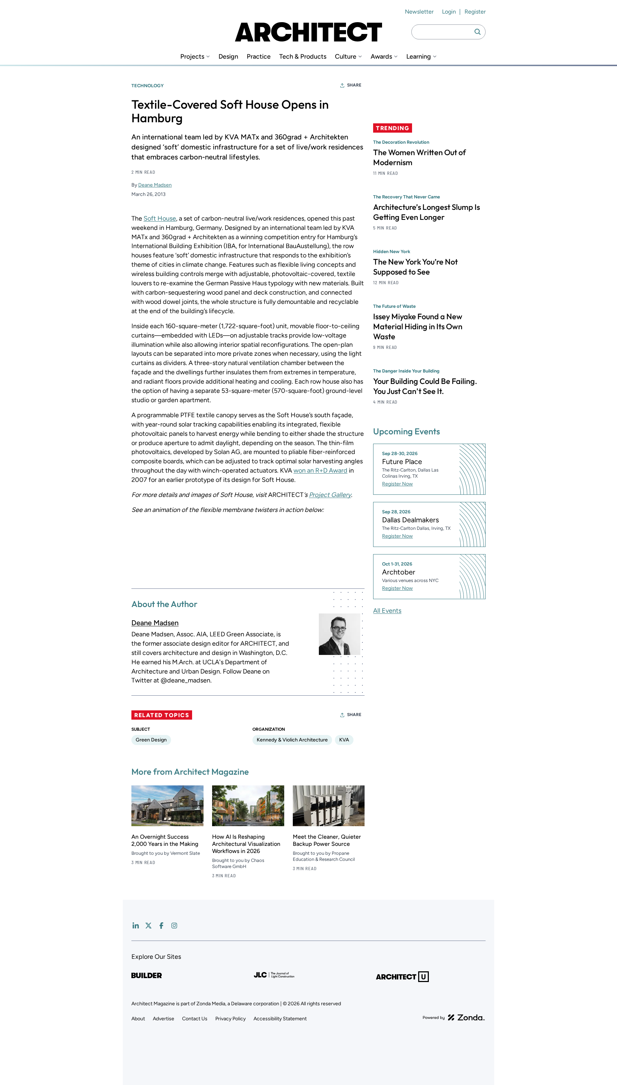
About (138, 1019)
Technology (147, 85)
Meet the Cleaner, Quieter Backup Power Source (327, 840)
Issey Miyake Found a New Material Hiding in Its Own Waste (417, 326)
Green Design (151, 740)
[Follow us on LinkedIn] (135, 925)
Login (449, 11)
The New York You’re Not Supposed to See (415, 267)
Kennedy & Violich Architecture (292, 740)
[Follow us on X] (148, 925)
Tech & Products (302, 56)
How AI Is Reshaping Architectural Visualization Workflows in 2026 (246, 843)
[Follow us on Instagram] (174, 925)
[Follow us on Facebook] (161, 925)
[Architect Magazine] (308, 31)
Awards (381, 56)
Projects (192, 56)
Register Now (397, 484)
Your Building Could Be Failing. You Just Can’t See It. (425, 386)
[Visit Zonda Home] (454, 1017)
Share (354, 85)
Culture (345, 56)
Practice (259, 56)
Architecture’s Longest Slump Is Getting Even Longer (426, 212)
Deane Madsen (155, 185)
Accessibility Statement (280, 1019)
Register (475, 11)
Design (228, 56)
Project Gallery (330, 495)
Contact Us (194, 1019)
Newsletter (419, 11)
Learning (418, 56)
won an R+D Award (320, 470)
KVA (344, 740)
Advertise (163, 1019)
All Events (387, 610)
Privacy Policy (230, 1019)
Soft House (160, 218)
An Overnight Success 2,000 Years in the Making (164, 840)
